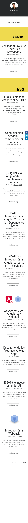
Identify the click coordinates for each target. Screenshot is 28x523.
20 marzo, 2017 (18, 228)
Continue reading (14, 72)
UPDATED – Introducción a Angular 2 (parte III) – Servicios (14, 261)
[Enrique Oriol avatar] (14, 5)
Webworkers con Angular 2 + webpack (14, 299)
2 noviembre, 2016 (17, 388)
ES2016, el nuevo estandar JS (14, 384)
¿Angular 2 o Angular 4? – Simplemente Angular (14, 177)
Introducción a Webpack (14, 419)
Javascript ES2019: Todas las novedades (14, 34)
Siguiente (23, 462)
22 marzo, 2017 (18, 185)
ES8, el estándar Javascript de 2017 (14, 85)
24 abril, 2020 (17, 54)
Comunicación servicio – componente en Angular (14, 137)
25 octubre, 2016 (17, 436)
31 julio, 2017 (17, 102)
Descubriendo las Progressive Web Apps (14, 351)
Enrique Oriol (14, 11)
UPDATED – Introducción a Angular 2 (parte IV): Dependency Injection (14, 219)
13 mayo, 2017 (18, 145)
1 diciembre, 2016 (17, 356)
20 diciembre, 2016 (18, 319)
